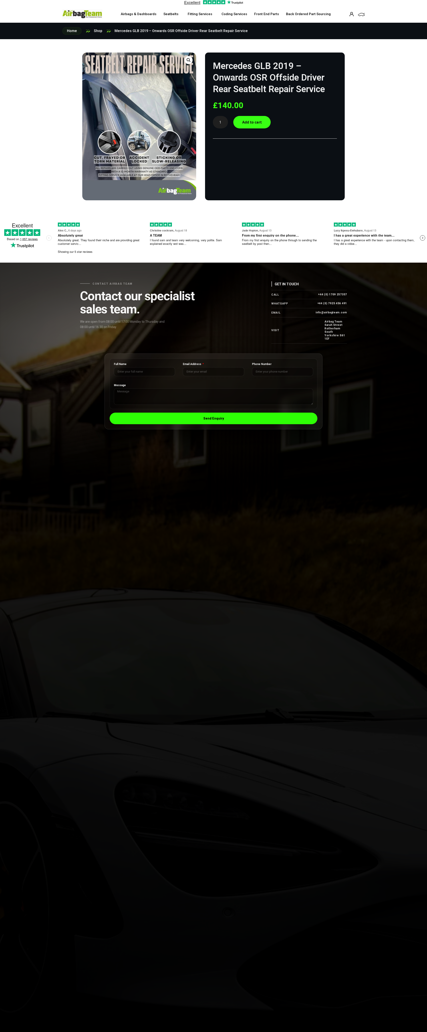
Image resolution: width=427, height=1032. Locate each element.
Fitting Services (200, 14)
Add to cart (252, 122)
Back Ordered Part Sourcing (308, 14)
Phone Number (262, 364)
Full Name (120, 364)
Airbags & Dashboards (138, 14)
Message (120, 385)
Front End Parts (266, 14)
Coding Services (234, 14)
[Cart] (361, 14)
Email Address (192, 364)
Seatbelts (170, 14)
